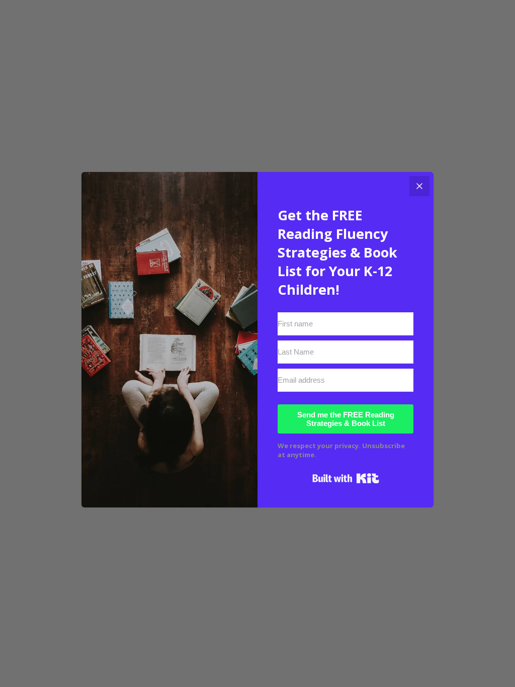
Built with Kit (345, 478)
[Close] (419, 186)
